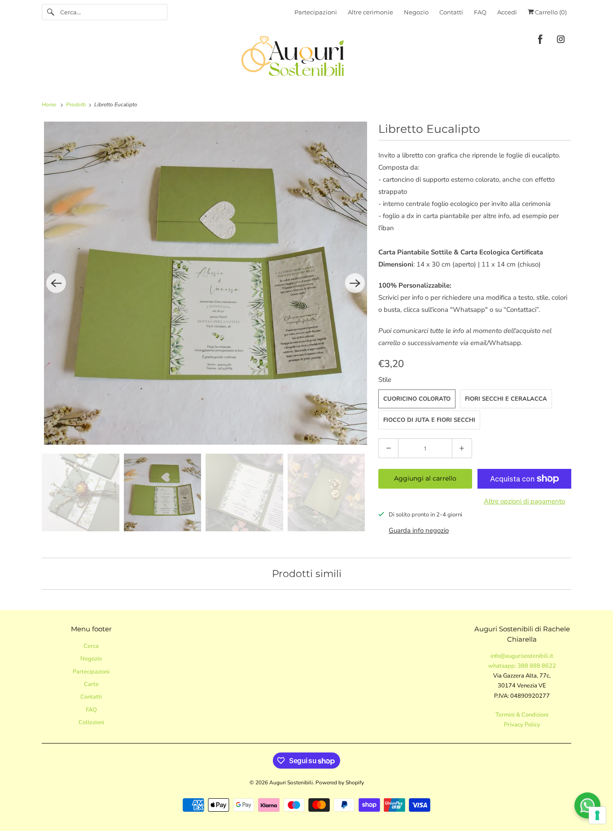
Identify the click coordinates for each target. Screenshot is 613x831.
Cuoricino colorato (417, 399)
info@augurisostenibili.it (521, 656)
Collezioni (91, 722)
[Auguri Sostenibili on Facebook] (540, 41)
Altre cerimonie (370, 12)
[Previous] (56, 283)
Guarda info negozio (419, 530)
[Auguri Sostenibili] (306, 57)
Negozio (416, 12)
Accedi (507, 12)
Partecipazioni (315, 12)
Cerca (91, 646)
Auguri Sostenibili (291, 782)
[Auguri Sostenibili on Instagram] (561, 41)
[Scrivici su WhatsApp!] (587, 805)
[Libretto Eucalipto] (205, 283)
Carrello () (550, 12)
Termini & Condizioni (521, 715)
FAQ (480, 12)
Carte (91, 684)
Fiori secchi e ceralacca (506, 399)
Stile (384, 379)
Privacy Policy (522, 725)
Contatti (451, 12)
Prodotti (76, 104)
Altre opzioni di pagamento (524, 501)
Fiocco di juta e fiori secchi (429, 420)
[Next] (355, 283)
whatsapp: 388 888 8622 (522, 666)
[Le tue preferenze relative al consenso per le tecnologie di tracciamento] (597, 815)
